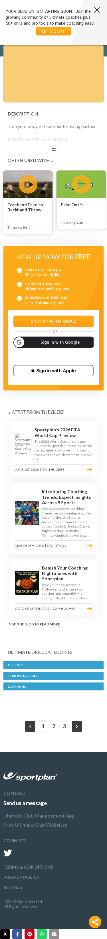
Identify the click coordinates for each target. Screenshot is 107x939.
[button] (53, 370)
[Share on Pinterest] (30, 934)
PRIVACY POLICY (21, 877)
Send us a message (25, 803)
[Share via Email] (54, 934)
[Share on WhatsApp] (42, 934)
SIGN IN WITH (53, 321)
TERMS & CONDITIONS (28, 866)
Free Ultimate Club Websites (35, 825)
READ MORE (50, 624)
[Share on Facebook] (17, 934)
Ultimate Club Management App (39, 815)
